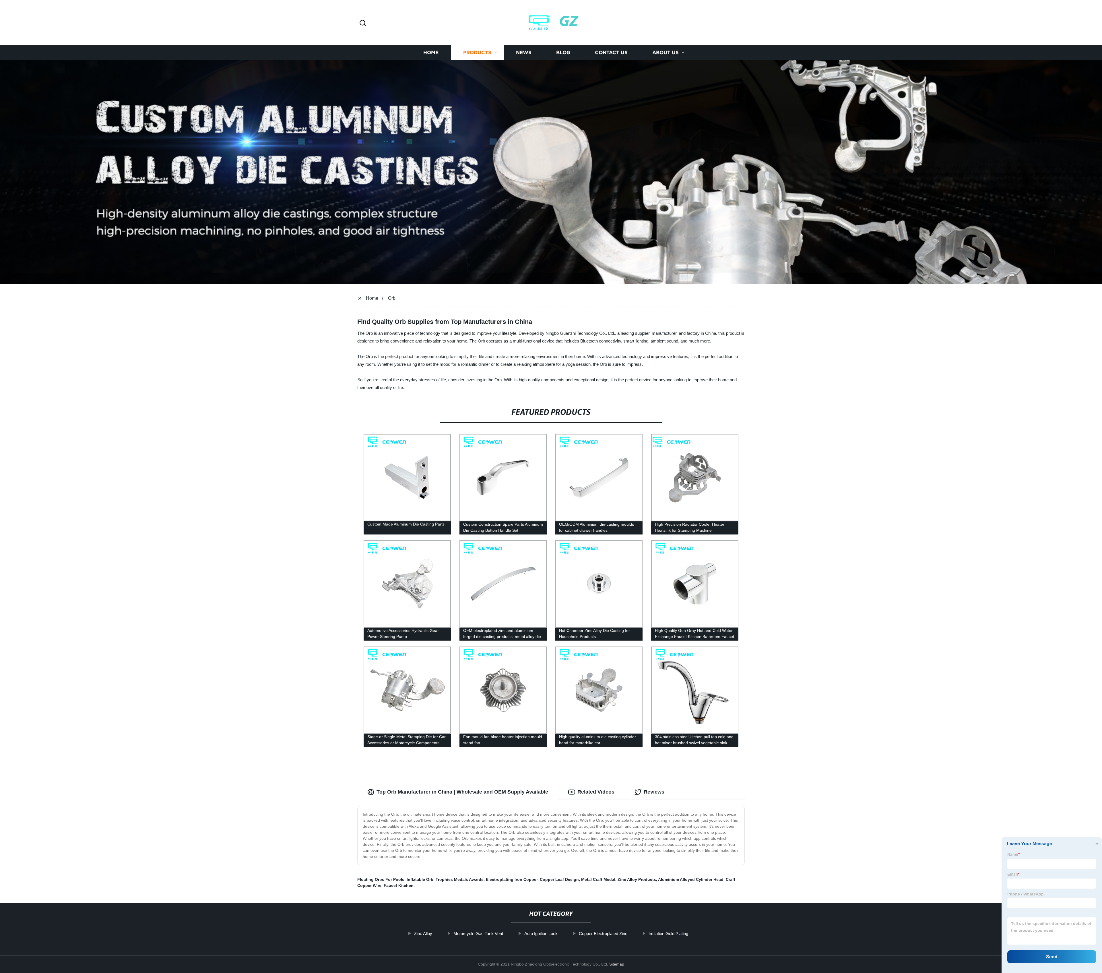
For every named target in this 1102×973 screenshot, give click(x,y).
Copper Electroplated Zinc (603, 933)
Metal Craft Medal (598, 879)
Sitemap (616, 964)
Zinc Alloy (423, 933)
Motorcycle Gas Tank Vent (478, 933)
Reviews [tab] (654, 792)
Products (477, 52)
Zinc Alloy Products (637, 879)
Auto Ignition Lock (541, 933)
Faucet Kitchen (399, 885)
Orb (391, 298)
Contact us (611, 52)
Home (431, 52)
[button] (362, 23)
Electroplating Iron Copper (512, 879)
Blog (563, 52)
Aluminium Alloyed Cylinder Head (690, 879)
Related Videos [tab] (595, 792)
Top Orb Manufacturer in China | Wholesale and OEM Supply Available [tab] (462, 792)
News (523, 52)
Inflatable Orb (420, 879)
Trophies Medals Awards (460, 879)
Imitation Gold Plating (668, 933)
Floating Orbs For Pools (380, 879)
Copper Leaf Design (559, 879)
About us (665, 52)
